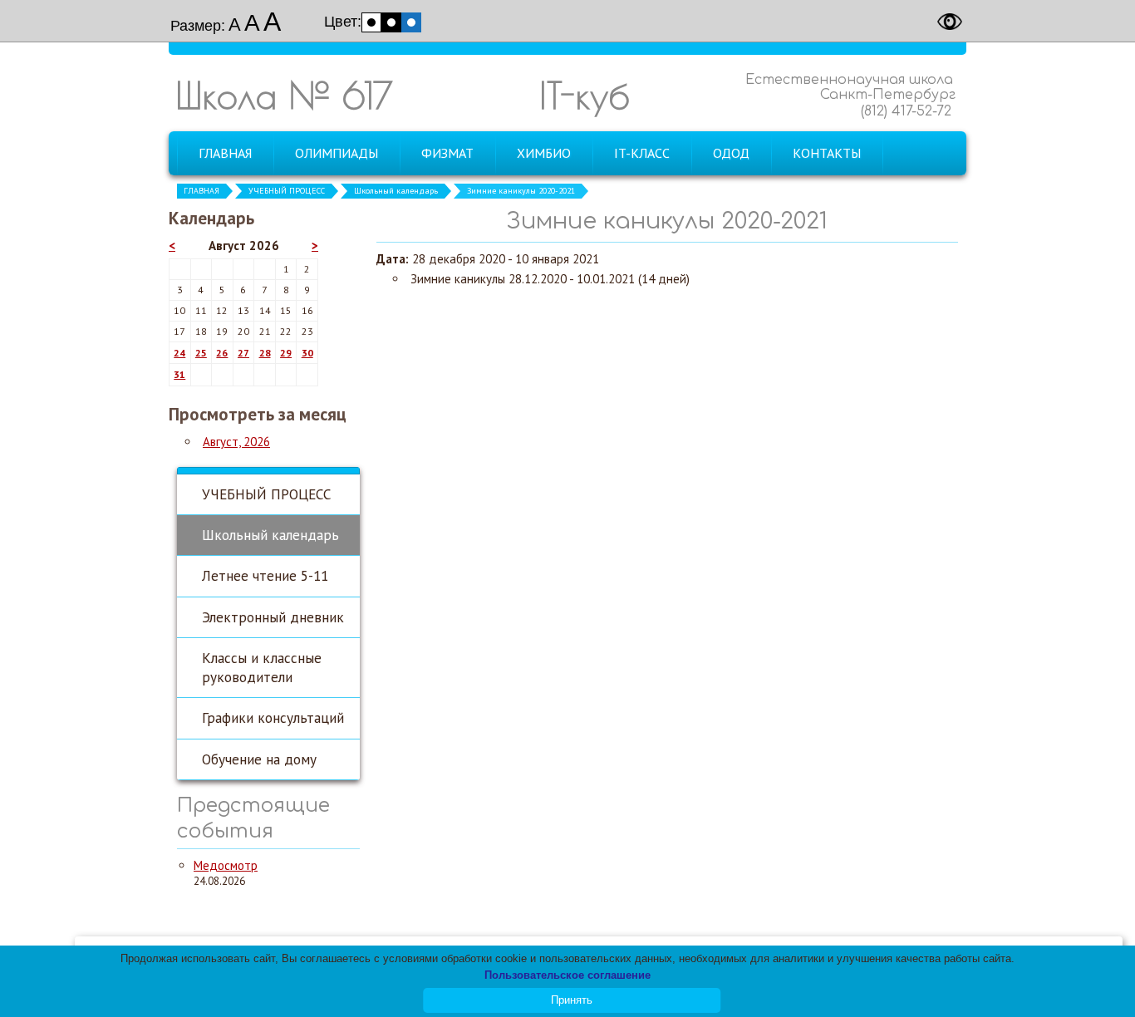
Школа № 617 (284, 95)
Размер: (197, 25)
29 (286, 352)
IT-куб (584, 95)
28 (265, 352)
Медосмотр (226, 865)
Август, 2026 (236, 442)
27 (243, 352)
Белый (371, 22)
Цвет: (342, 21)
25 (201, 352)
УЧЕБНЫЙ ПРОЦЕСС (286, 190)
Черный (391, 22)
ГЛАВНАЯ (201, 190)
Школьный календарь (396, 190)
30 (307, 352)
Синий (411, 22)
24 (179, 352)
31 (179, 374)
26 (222, 352)
